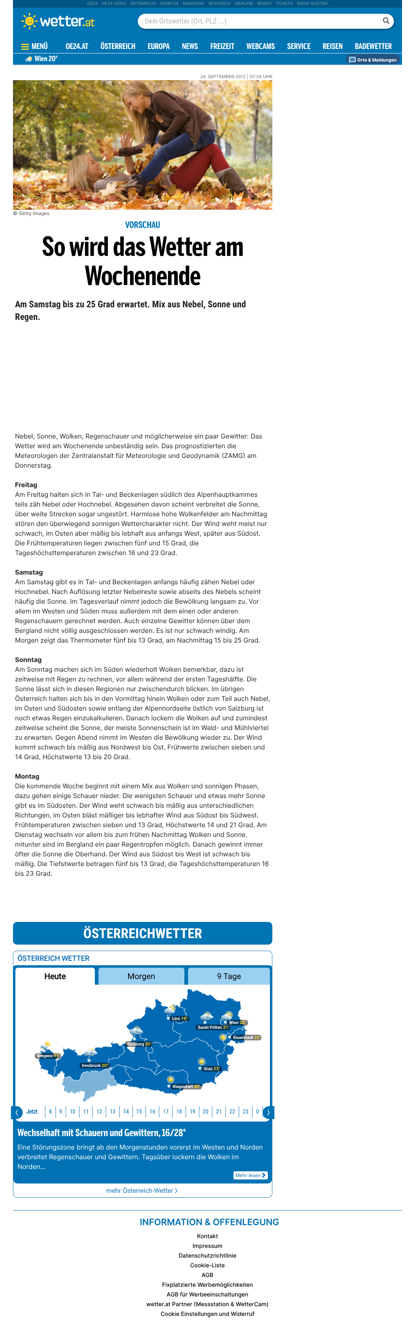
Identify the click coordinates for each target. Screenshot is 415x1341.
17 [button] (166, 1111)
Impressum (207, 1246)
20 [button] (205, 1111)
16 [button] (152, 1111)
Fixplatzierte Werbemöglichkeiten (207, 1284)
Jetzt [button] (32, 1111)
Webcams (260, 47)
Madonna (193, 3)
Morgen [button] (141, 976)
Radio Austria (312, 3)
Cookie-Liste (207, 1265)
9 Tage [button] (229, 976)
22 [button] (232, 1111)
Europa (158, 47)
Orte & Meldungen (376, 60)
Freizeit (222, 47)
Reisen (264, 3)
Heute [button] (55, 976)
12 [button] (99, 1111)
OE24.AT (77, 47)
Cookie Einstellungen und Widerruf (207, 1314)
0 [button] (257, 1111)
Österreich (142, 3)
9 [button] (60, 1111)
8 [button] (50, 1111)
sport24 (169, 3)
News (190, 47)
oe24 (92, 3)
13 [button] (113, 1111)
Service (298, 47)
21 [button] (219, 1111)
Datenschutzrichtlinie (208, 1255)
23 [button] (245, 1111)
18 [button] (179, 1111)
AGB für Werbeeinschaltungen (207, 1294)
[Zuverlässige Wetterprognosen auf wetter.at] (71, 21)
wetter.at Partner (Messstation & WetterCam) (207, 1304)
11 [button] (86, 1111)
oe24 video (114, 3)
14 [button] (126, 1111)
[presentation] (17, 1112)
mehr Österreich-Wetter (139, 1190)
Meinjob (244, 3)
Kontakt (207, 1236)
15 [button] (139, 1111)
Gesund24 (219, 3)
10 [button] (72, 1111)
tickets (284, 3)
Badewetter (373, 47)
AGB (208, 1275)
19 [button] (192, 1111)
